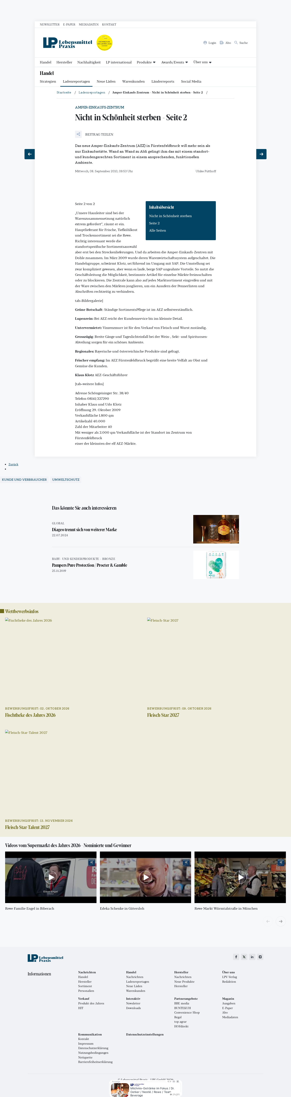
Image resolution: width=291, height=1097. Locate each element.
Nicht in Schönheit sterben (170, 215)
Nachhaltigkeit (89, 62)
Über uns (200, 61)
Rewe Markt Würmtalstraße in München (226, 908)
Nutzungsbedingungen (93, 1052)
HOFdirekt (181, 1026)
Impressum (86, 1043)
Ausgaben (228, 1003)
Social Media (191, 81)
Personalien (86, 990)
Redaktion (229, 981)
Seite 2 (154, 223)
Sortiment (85, 986)
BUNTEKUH (182, 1008)
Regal (178, 1017)
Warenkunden (133, 81)
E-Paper (69, 24)
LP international (119, 62)
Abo (225, 1012)
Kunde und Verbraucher (24, 480)
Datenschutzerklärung (93, 1048)
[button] (94, 134)
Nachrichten (134, 976)
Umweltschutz (65, 480)
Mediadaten (89, 24)
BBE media (181, 1003)
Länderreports (162, 81)
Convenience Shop (187, 1012)
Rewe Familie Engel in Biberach (29, 908)
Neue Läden (106, 81)
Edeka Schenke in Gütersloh (122, 908)
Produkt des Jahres (91, 1003)
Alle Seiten (157, 230)
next (281, 921)
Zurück (13, 464)
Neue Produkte (184, 981)
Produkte (144, 62)
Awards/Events (172, 62)
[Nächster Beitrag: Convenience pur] (261, 154)
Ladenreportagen (76, 81)
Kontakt (109, 24)
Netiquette (85, 1057)
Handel (45, 62)
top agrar (180, 1021)
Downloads (133, 1008)
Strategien (48, 81)
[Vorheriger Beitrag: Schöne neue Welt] (29, 154)
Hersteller (64, 62)
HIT (80, 1008)
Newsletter (50, 24)
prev (268, 921)
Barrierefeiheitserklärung (95, 1061)
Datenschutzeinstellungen (145, 1034)
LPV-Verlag (229, 976)
